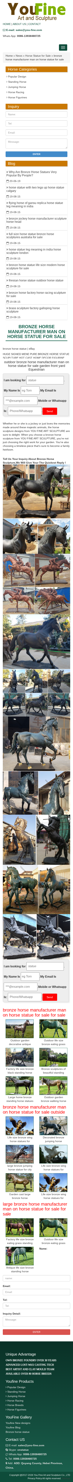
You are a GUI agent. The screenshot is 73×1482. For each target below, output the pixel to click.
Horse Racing (15, 92)
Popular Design (16, 76)
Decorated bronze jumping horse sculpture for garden (54, 1141)
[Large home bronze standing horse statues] (20, 1085)
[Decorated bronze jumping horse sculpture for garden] (53, 1125)
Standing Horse (16, 81)
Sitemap (66, 1478)
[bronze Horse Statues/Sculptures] (36, 12)
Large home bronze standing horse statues (19, 1099)
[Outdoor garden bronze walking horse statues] (53, 1085)
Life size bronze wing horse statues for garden (19, 1141)
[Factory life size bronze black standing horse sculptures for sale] (20, 1057)
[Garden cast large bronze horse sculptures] (20, 1182)
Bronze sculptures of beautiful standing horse (53, 1072)
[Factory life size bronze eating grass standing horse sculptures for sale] (20, 1227)
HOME (7, 24)
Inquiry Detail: (12, 1313)
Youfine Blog (13, 1427)
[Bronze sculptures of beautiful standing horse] (53, 1057)
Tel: (5, 1299)
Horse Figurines (17, 97)
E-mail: (26, 1445)
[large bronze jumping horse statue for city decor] (20, 1154)
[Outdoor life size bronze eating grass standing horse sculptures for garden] (53, 1028)
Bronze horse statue (18, 1431)
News (19, 55)
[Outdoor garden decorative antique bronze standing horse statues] (20, 1028)
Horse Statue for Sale (38, 55)
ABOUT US (19, 24)
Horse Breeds (15, 1405)
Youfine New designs (18, 1422)
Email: (7, 1286)
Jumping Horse (16, 86)
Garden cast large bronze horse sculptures (20, 1198)
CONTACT (34, 24)
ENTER (36, 1332)
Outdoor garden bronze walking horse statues (53, 1101)
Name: (43, 1248)
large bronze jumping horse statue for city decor (19, 1169)
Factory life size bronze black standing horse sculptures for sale (20, 1072)
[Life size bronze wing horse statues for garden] (20, 1125)
